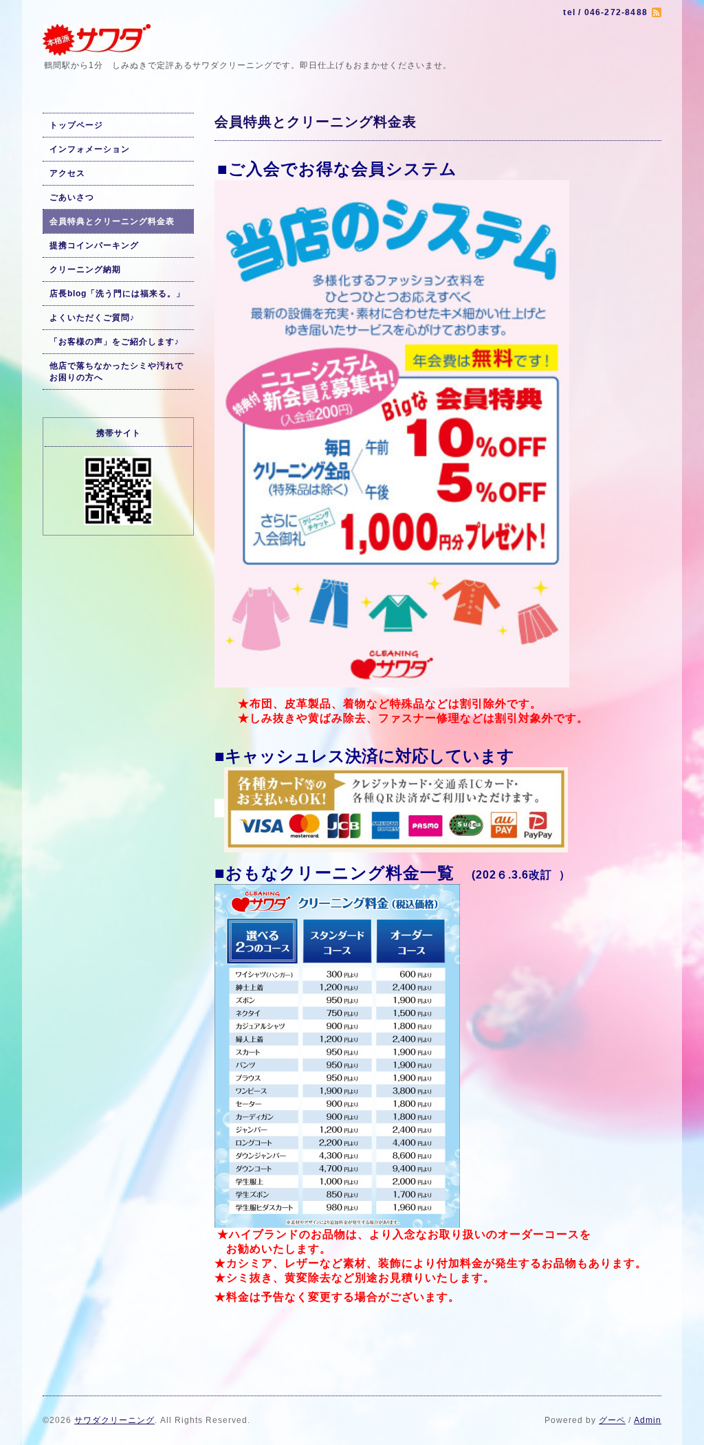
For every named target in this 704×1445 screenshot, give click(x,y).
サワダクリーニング (114, 1420)
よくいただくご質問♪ (92, 317)
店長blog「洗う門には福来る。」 (117, 293)
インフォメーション (90, 149)
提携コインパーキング (94, 245)
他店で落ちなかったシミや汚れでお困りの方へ (117, 371)
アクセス (67, 173)
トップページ (76, 125)
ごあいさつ (72, 197)
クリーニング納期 (85, 269)
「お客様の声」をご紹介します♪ (114, 341)
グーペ (612, 1420)
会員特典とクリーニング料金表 (112, 221)
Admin (647, 1420)
